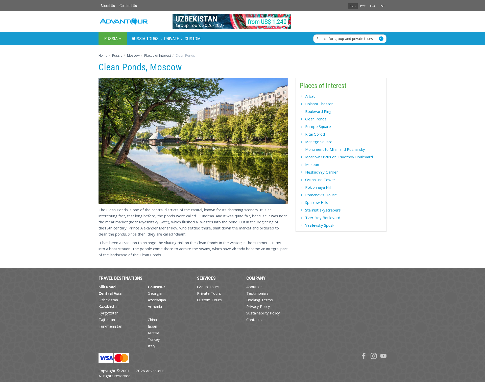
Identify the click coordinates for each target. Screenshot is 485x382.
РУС (363, 6)
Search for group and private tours (345, 38)
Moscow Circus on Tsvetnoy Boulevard (339, 156)
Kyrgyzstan (108, 312)
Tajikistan (107, 319)
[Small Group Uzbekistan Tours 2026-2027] (243, 21)
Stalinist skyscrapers (323, 210)
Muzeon (312, 164)
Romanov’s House (321, 194)
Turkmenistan (110, 326)
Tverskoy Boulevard (322, 217)
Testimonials (257, 293)
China (152, 319)
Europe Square (318, 126)
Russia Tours (145, 38)
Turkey (154, 339)
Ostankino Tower (320, 179)
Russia (153, 332)
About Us (108, 5)
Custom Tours (209, 299)
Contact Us (128, 5)
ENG (353, 6)
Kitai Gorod (315, 134)
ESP (382, 6)
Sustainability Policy (263, 312)
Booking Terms (259, 299)
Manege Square (318, 141)
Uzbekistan (108, 299)
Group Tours (208, 286)
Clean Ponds (316, 118)
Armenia (155, 306)
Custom (193, 38)
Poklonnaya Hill (318, 187)
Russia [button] (111, 38)
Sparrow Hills (316, 202)
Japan (152, 326)
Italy (151, 345)
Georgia (155, 293)
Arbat (310, 96)
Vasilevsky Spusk (319, 225)
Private (171, 38)
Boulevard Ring (318, 111)
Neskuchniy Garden (321, 172)
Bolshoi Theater (319, 103)
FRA (372, 6)
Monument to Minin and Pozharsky (335, 149)
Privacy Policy (258, 306)
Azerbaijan (157, 299)
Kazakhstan (108, 306)
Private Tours (209, 293)
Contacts (254, 319)
